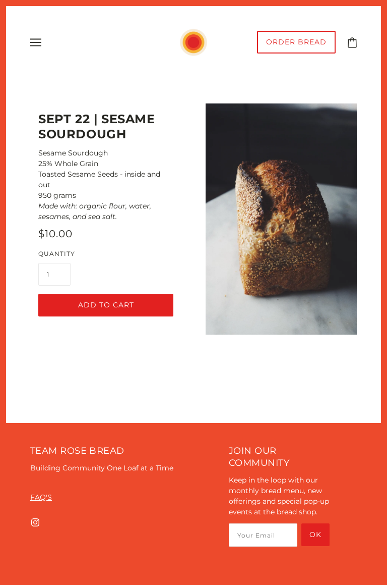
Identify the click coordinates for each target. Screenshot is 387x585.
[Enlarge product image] (281, 219)
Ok (315, 534)
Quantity (56, 253)
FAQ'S (41, 497)
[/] (193, 41)
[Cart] (352, 42)
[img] (35, 522)
